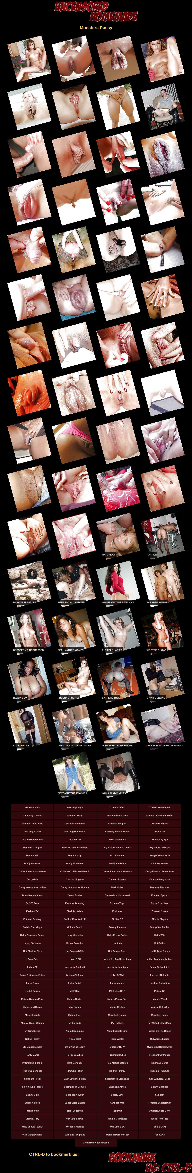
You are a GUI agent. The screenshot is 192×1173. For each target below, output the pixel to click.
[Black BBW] (29, 702)
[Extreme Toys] (118, 702)
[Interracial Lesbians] (74, 607)
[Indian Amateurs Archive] (118, 607)
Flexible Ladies (112, 650)
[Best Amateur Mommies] (74, 798)
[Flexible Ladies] (118, 654)
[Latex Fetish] (29, 750)
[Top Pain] (162, 559)
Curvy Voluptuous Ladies (74, 745)
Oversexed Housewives (117, 745)
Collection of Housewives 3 (164, 745)
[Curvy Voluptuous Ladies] (74, 750)
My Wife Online (155, 698)
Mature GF (108, 554)
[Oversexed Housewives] (118, 750)
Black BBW (20, 698)
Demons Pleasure (24, 602)
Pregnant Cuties (69, 698)
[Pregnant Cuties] (74, 702)
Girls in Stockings (114, 793)
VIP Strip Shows (156, 650)
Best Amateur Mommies (72, 793)
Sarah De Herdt (156, 602)
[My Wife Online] (162, 702)
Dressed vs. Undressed (28, 650)
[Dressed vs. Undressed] (29, 654)
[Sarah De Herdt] (162, 607)
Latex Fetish (21, 745)
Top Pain (151, 554)
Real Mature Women (71, 650)
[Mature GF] (118, 559)
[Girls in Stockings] (118, 798)
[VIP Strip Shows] (162, 654)
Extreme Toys (111, 698)
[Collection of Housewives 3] (162, 750)
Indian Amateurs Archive (118, 602)
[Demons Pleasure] (29, 607)
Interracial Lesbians (71, 602)
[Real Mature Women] (74, 654)
